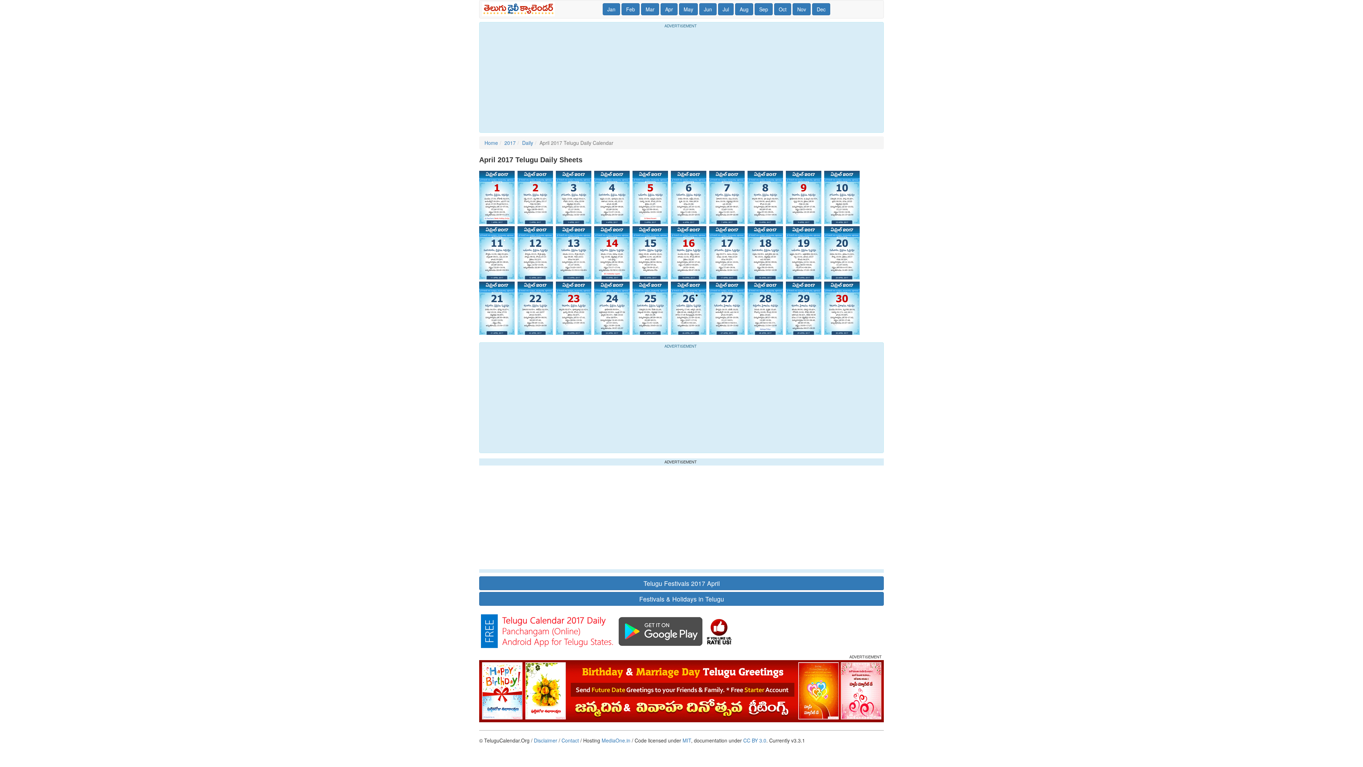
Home (491, 142)
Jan (611, 9)
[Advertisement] (681, 79)
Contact (570, 740)
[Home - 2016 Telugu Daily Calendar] (520, 9)
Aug (744, 9)
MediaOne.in (616, 740)
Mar (650, 9)
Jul (726, 9)
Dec (821, 9)
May (688, 9)
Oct (783, 9)
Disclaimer (545, 740)
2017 (510, 142)
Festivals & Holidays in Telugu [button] (681, 598)
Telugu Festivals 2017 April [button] (682, 583)
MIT (687, 740)
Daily (527, 142)
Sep (763, 9)
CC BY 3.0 (754, 740)
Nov (801, 9)
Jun (708, 9)
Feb (630, 9)
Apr (669, 9)
